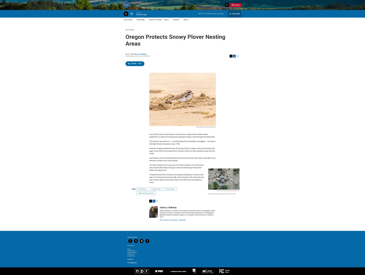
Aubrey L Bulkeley (140, 54)
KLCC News (129, 30)
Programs (141, 20)
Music (166, 20)
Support (176, 20)
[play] (125, 14)
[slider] (134, 14)
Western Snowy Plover (146, 193)
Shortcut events (155, 20)
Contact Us (130, 259)
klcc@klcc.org (131, 256)
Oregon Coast (156, 189)
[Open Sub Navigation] (134, 20)
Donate (237, 5)
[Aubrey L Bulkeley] (153, 212)
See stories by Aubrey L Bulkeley (173, 220)
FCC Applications (132, 262)
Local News (128, 20)
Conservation (170, 189)
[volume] (131, 14)
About (186, 20)
